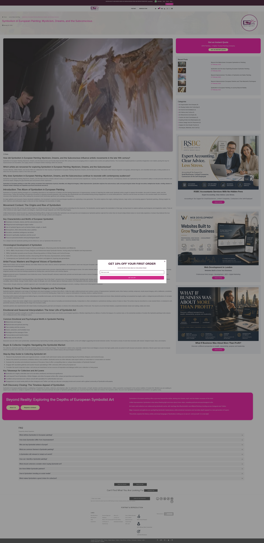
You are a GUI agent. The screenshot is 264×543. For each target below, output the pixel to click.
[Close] (164, 261)
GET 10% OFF (132, 277)
